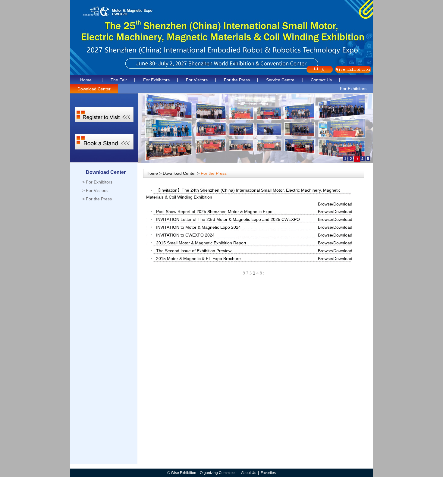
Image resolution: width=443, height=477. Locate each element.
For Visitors (197, 79)
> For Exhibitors (97, 182)
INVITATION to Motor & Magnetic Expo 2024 (198, 227)
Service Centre (280, 79)
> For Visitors (95, 190)
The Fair (119, 79)
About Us (248, 473)
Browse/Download (335, 204)
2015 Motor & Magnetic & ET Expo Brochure (198, 258)
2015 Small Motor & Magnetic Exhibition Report (201, 242)
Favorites (268, 473)
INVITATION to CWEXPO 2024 (185, 235)
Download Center (94, 88)
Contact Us (321, 79)
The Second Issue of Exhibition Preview (193, 250)
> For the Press (97, 198)
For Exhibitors (156, 79)
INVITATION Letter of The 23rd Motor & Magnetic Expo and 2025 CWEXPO (228, 219)
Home (86, 79)
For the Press (237, 79)
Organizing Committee (218, 473)
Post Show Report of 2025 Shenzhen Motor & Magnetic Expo (214, 211)
